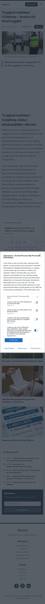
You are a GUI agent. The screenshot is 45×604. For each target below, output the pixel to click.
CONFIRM (13, 340)
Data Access (22, 348)
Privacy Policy (36, 348)
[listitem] (22, 297)
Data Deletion (9, 348)
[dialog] (22, 302)
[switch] (36, 302)
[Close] (40, 256)
